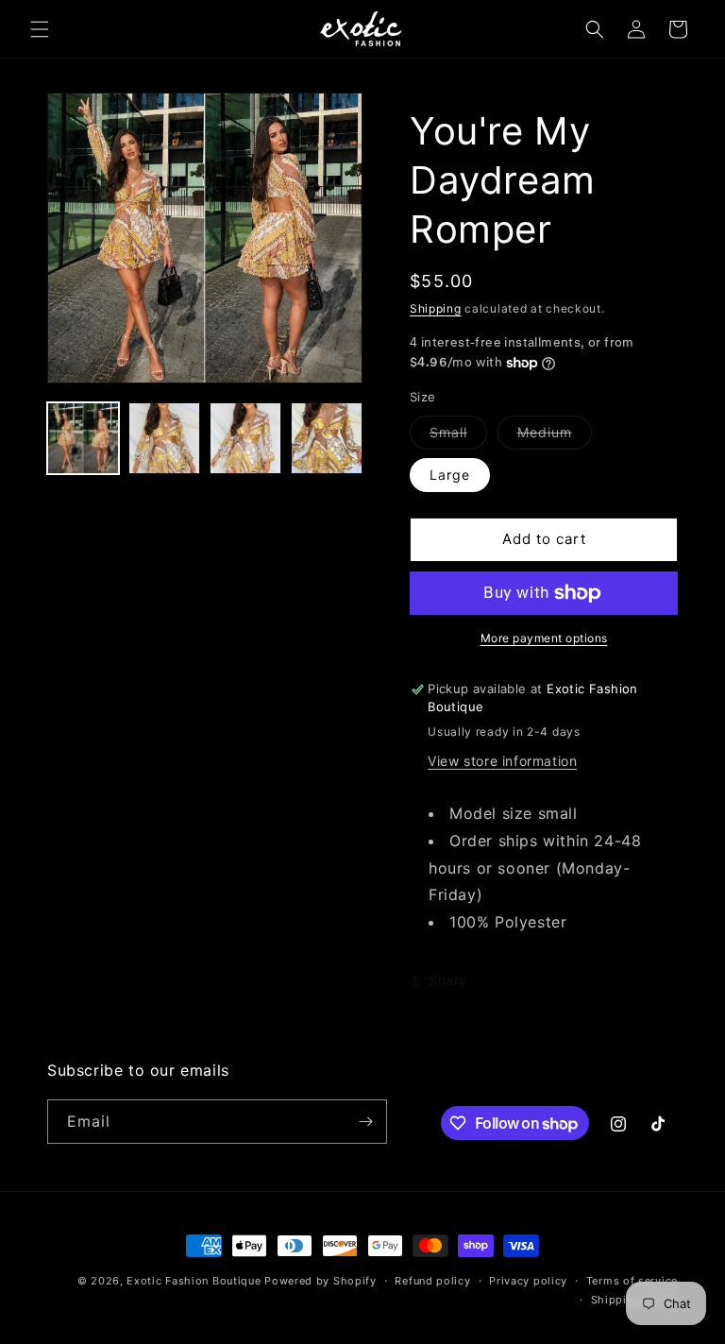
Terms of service (632, 1280)
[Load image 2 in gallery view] (164, 438)
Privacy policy (528, 1280)
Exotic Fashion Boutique (193, 1280)
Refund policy (432, 1280)
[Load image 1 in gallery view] (83, 438)
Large (450, 475)
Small (458, 436)
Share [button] (448, 980)
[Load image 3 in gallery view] (245, 438)
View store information (502, 761)
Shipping (436, 308)
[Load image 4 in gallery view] (326, 438)
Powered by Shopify (320, 1280)
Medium (554, 436)
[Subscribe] (365, 1121)
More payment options (544, 638)
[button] (39, 29)
